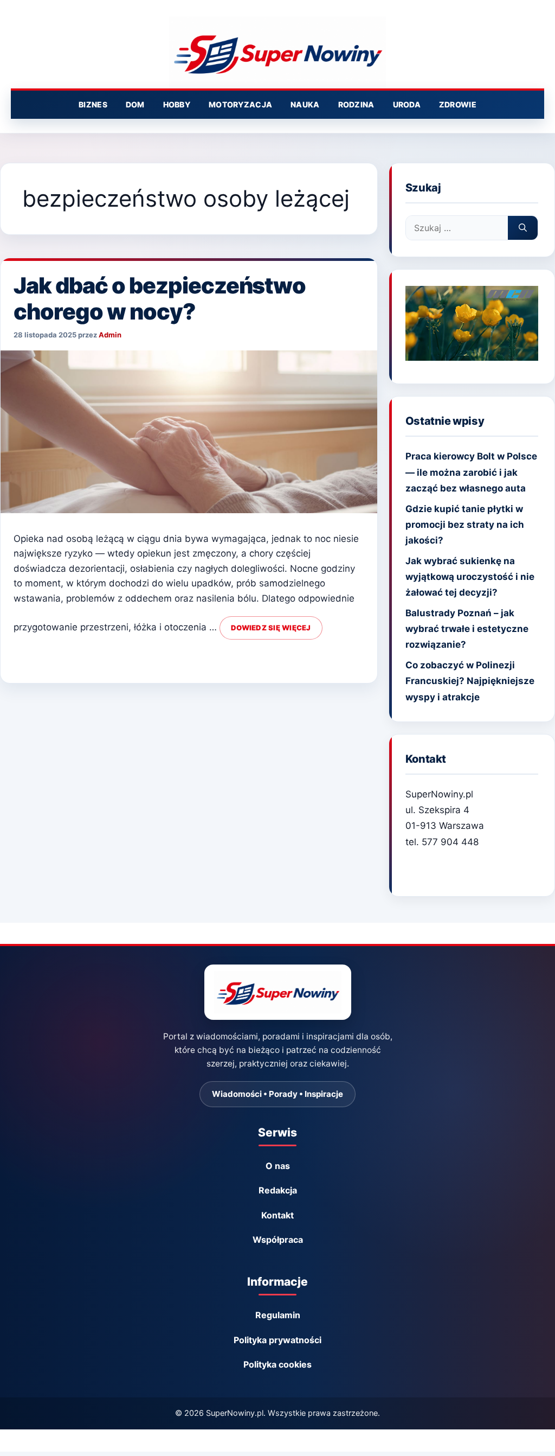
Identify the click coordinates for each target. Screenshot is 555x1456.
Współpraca (278, 1239)
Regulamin (277, 1315)
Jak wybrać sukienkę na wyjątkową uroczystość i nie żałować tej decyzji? (469, 576)
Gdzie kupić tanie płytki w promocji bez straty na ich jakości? (464, 524)
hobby (176, 104)
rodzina (356, 104)
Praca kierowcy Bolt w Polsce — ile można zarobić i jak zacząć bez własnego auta (471, 472)
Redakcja (278, 1190)
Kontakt (277, 1215)
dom (135, 104)
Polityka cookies (277, 1364)
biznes (93, 104)
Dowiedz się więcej (271, 627)
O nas (278, 1165)
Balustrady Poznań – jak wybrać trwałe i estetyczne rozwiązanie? (466, 629)
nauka (305, 104)
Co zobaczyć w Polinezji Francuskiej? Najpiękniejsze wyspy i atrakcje (469, 681)
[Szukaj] (523, 228)
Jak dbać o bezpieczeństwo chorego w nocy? (160, 298)
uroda (407, 104)
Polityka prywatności (277, 1339)
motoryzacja (240, 104)
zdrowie (457, 104)
